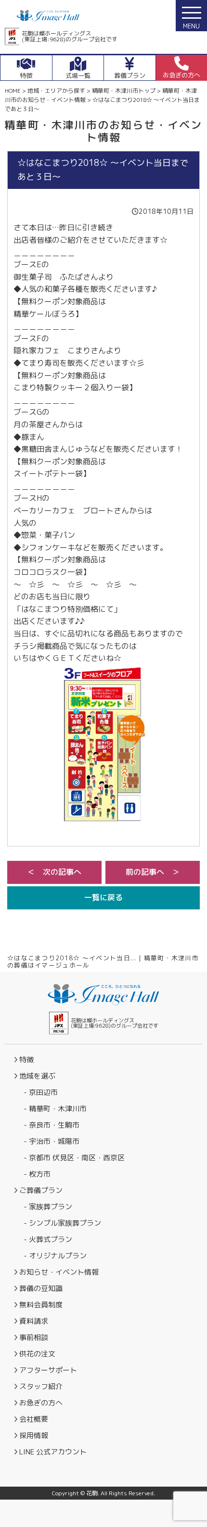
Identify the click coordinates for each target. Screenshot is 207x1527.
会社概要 (33, 1419)
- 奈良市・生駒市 (51, 1125)
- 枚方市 (37, 1174)
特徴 (26, 1060)
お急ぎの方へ (41, 1403)
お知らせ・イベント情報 (59, 1272)
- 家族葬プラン (48, 1207)
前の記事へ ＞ (153, 872)
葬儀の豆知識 (41, 1288)
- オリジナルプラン (55, 1256)
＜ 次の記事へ (54, 872)
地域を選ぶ (37, 1076)
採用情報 (33, 1435)
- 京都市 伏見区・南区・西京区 (74, 1158)
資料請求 (33, 1321)
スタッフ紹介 (41, 1386)
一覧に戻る (103, 897)
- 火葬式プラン (48, 1239)
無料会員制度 (41, 1305)
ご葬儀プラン (41, 1190)
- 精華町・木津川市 (55, 1109)
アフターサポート (48, 1370)
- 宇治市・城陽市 (51, 1141)
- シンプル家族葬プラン (62, 1223)
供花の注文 (37, 1354)
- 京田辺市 (41, 1092)
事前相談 (33, 1337)
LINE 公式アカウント (53, 1452)
